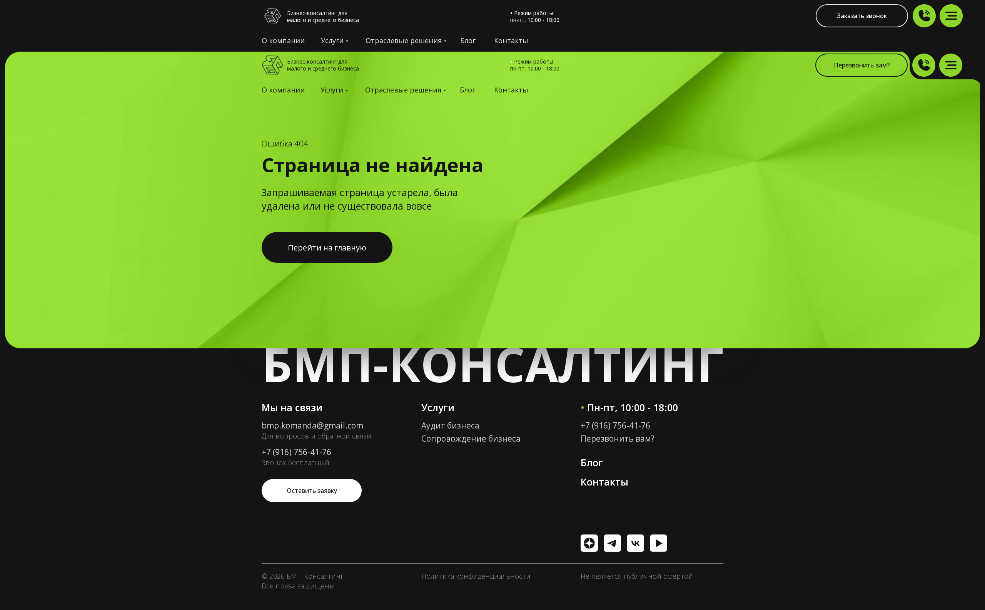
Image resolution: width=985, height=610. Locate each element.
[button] (861, 65)
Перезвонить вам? (617, 438)
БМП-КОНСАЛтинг (492, 363)
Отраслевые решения (404, 40)
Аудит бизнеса (450, 425)
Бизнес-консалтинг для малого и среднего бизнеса (323, 16)
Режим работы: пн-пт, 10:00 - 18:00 (534, 65)
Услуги (332, 40)
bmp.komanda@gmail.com (312, 425)
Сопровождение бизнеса (471, 438)
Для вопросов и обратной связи (316, 435)
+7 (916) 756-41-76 (296, 452)
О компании (283, 40)
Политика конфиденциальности (476, 576)
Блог (468, 40)
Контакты (511, 40)
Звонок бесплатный (295, 462)
